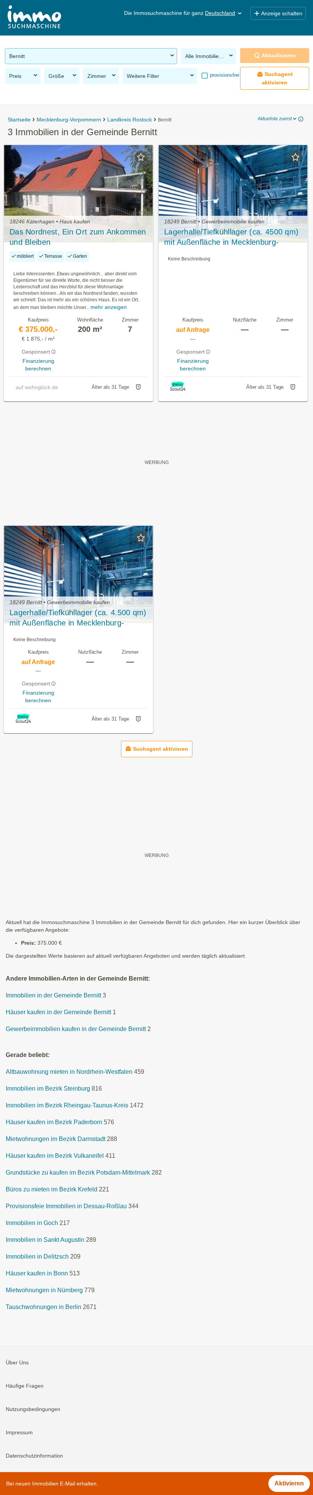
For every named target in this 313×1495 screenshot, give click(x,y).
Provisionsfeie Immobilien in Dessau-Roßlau (66, 1206)
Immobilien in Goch (32, 1223)
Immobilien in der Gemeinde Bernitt (53, 995)
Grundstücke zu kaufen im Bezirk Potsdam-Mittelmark (78, 1172)
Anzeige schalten (281, 13)
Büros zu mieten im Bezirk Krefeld (51, 1189)
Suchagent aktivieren (277, 78)
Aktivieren (289, 1483)
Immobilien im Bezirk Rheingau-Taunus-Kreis (67, 1105)
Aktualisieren (278, 55)
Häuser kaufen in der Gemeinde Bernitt (58, 1012)
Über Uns (17, 1362)
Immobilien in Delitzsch (37, 1256)
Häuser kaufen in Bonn (37, 1273)
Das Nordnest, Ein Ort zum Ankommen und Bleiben (78, 237)
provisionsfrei (223, 75)
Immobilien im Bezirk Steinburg (48, 1088)
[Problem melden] (138, 387)
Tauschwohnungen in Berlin (43, 1307)
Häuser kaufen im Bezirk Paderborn (54, 1122)
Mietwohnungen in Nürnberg (44, 1290)
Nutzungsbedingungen (33, 1409)
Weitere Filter (143, 76)
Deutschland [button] (220, 13)
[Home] (34, 17)
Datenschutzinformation (34, 1456)
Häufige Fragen (25, 1386)
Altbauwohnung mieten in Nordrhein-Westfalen (69, 1071)
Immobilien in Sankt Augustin (45, 1239)
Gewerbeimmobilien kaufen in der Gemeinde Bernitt (76, 1029)
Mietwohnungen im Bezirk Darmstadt (55, 1139)
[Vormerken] (141, 157)
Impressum (19, 1432)
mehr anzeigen (108, 307)
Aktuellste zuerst (275, 118)
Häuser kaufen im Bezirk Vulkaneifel (55, 1155)
